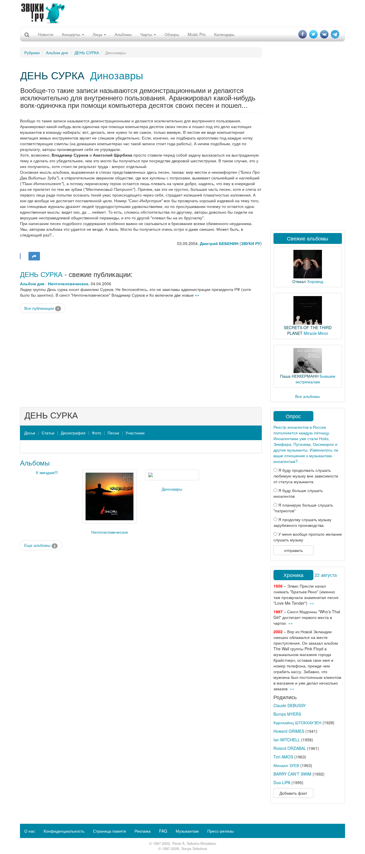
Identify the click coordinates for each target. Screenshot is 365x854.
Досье (29, 433)
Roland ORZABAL (289, 748)
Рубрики (32, 52)
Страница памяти (109, 831)
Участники (135, 433)
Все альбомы (307, 396)
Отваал (299, 281)
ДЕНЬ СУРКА (86, 52)
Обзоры (172, 34)
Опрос (293, 416)
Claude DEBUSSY (289, 705)
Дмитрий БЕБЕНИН (219, 243)
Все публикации (41, 308)
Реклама (143, 831)
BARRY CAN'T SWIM (292, 774)
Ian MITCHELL (286, 739)
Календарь (224, 34)
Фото (96, 433)
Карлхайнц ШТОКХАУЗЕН (297, 722)
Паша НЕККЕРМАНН (299, 376)
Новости (45, 34)
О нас (29, 831)
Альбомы (123, 34)
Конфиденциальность (64, 831)
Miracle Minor (316, 333)
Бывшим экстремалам (315, 378)
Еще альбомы (40, 545)
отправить (293, 550)
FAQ (163, 831)
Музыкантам (187, 831)
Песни (113, 433)
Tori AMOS (283, 757)
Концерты (71, 34)
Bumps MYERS (287, 714)
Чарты (146, 34)
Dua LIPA (281, 782)
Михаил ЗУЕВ (286, 765)
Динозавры (116, 75)
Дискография (73, 433)
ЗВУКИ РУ (250, 243)
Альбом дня (57, 52)
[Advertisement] (182, 13)
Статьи (48, 433)
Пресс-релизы (220, 831)
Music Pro (197, 34)
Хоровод (315, 281)
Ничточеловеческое (68, 283)
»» (197, 295)
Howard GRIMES (288, 731)
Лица (98, 34)
